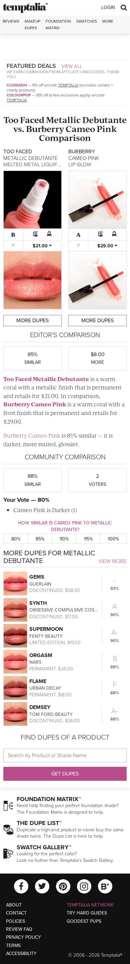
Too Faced (24, 119)
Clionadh (17, 85)
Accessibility (21, 953)
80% (15, 539)
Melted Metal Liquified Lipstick (45, 164)
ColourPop (19, 95)
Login (108, 7)
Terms (13, 945)
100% (113, 539)
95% (88, 539)
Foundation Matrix (58, 24)
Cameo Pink (91, 128)
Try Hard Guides (87, 913)
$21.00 (41, 246)
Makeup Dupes (32, 24)
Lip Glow (79, 164)
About (14, 905)
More (107, 21)
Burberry (45, 128)
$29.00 (106, 246)
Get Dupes (65, 773)
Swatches (86, 21)
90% (64, 539)
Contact (16, 913)
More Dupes (32, 320)
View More (112, 561)
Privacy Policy (23, 937)
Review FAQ (19, 929)
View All (72, 66)
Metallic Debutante (86, 119)
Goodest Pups (84, 921)
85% (40, 539)
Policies (15, 921)
